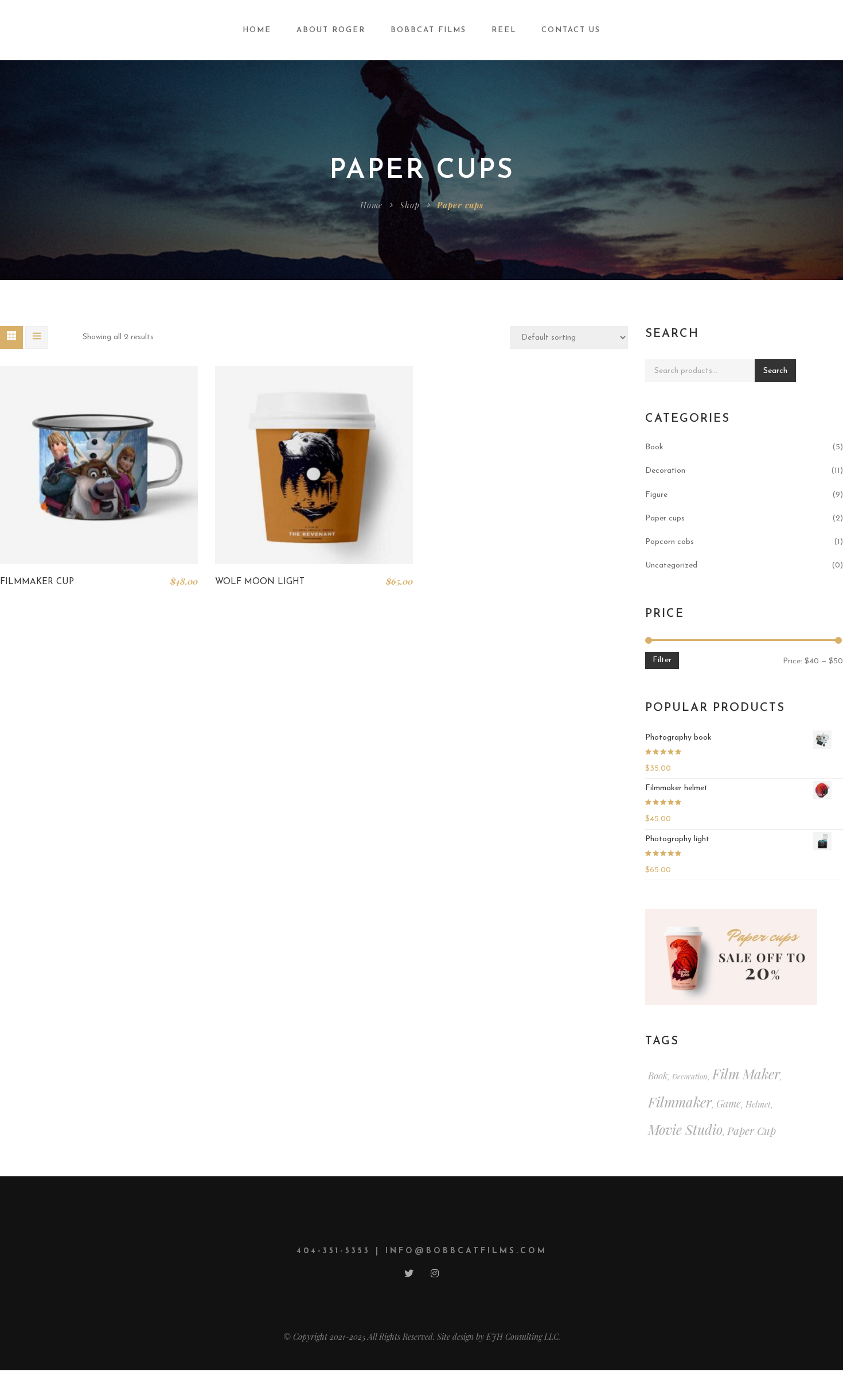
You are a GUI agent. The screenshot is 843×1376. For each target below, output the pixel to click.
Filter (662, 660)
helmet (758, 1104)
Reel (503, 30)
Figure (656, 495)
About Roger (330, 30)
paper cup (751, 1131)
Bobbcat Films (428, 30)
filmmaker (680, 1102)
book (658, 1075)
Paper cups (665, 518)
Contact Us (570, 30)
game (728, 1103)
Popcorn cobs (669, 542)
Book (654, 447)
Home (257, 30)
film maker (746, 1073)
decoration (690, 1076)
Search (775, 371)
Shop (410, 205)
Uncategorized (671, 565)
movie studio (685, 1129)
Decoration (665, 471)
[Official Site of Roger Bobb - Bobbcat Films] (88, 29)
